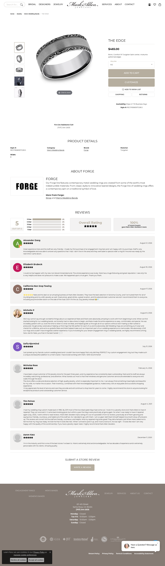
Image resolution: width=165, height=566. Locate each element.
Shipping (120, 94)
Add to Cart (131, 73)
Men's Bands (51, 491)
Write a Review (82, 467)
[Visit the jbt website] (67, 539)
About (118, 5)
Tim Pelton (29, 401)
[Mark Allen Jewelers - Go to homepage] (82, 493)
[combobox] (11, 4)
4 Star (29, 222)
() (63, 219)
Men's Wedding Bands (31, 14)
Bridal (32, 5)
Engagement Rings (25, 491)
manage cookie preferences (25, 555)
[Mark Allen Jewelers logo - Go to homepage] (82, 4)
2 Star (29, 227)
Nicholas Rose (30, 365)
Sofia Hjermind (31, 343)
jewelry (19, 14)
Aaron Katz (29, 434)
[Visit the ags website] (118, 539)
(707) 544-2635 (63, 128)
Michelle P (28, 310)
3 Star (29, 224)
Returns (143, 94)
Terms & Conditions (124, 554)
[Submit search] (22, 4)
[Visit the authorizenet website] (43, 539)
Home (12, 14)
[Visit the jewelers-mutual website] (80, 539)
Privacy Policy (107, 554)
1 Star (29, 230)
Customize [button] (131, 83)
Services (107, 5)
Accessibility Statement (143, 554)
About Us (135, 493)
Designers (44, 5)
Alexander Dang (31, 240)
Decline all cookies (18, 560)
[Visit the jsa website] (104, 539)
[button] (149, 4)
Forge (86, 150)
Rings (48, 198)
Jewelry (58, 5)
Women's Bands (37, 496)
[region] (64, 70)
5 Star (29, 219)
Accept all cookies (36, 560)
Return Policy (94, 554)
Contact (129, 5)
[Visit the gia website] (55, 539)
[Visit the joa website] (94, 539)
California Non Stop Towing (37, 286)
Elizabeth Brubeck (32, 264)
